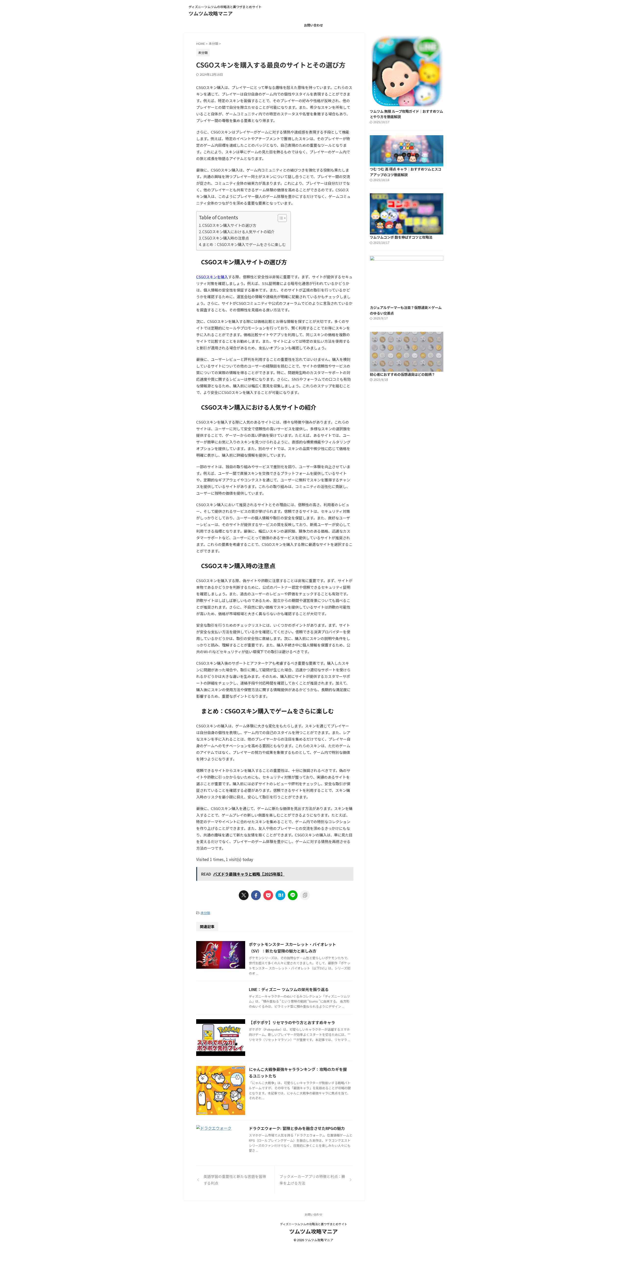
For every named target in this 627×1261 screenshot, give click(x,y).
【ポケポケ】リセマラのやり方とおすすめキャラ (292, 1022)
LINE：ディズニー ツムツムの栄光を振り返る (289, 989)
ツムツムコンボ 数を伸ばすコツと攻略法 (401, 237)
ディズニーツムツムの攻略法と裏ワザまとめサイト (313, 1224)
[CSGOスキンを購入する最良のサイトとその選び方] (280, 895)
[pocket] (268, 895)
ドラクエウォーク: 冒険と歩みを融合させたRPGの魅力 (297, 1128)
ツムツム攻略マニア (211, 13)
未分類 (205, 912)
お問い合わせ (313, 25)
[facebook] (256, 895)
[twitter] (244, 895)
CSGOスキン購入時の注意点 (225, 238)
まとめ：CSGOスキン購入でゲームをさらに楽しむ (244, 244)
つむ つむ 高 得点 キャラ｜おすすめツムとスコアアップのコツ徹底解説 (405, 171)
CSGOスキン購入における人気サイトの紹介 (238, 231)
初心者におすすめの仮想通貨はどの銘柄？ (402, 374)
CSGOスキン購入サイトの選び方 (229, 225)
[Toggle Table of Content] (280, 218)
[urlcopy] (305, 895)
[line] (293, 895)
